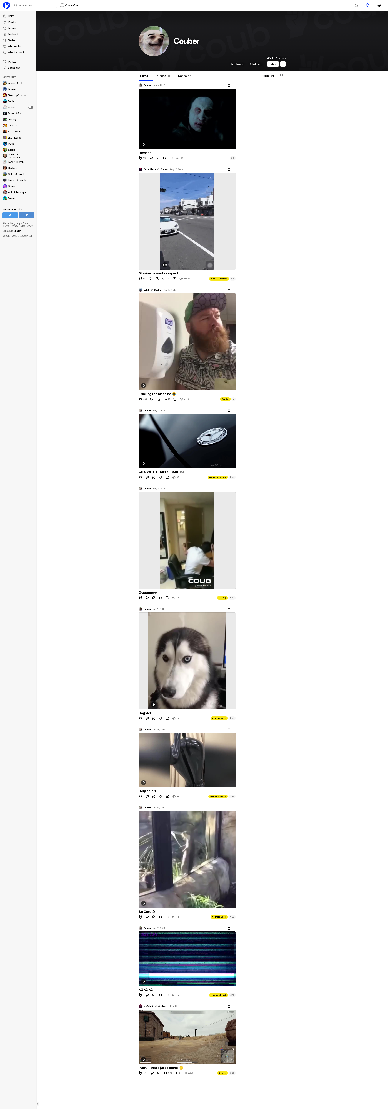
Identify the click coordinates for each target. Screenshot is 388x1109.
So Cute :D (147, 912)
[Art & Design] (18, 132)
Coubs (163, 76)
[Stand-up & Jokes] (18, 95)
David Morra (150, 169)
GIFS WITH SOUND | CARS (159, 472)
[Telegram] (26, 215)
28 (232, 718)
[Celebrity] (18, 168)
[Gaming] (18, 119)
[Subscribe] (30, 107)
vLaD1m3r (149, 1006)
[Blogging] (18, 89)
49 (232, 597)
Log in (379, 5)
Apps (19, 223)
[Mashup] (18, 101)
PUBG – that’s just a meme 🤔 (161, 1068)
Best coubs (14, 34)
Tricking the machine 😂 (157, 394)
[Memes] (18, 198)
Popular (12, 22)
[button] (282, 76)
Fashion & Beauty (218, 796)
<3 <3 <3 (146, 990)
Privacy (14, 226)
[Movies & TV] (18, 113)
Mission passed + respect (158, 273)
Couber (147, 85)
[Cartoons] (18, 125)
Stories (11, 40)
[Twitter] (10, 215)
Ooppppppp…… (150, 592)
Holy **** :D (148, 791)
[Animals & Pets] (18, 83)
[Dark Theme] (356, 5)
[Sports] (18, 150)
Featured (12, 28)
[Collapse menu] (38, 1104)
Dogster (145, 713)
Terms (6, 226)
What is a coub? (16, 52)
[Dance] (18, 186)
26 (232, 477)
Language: (12, 231)
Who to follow (15, 46)
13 (232, 995)
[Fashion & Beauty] (18, 180)
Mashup (222, 598)
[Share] (229, 85)
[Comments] (158, 158)
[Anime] (18, 107)
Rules (22, 226)
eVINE (146, 290)
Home (11, 15)
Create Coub (72, 5)
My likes (12, 61)
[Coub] (6, 5)
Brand (26, 223)
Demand (145, 153)
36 (232, 1073)
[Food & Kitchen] (18, 162)
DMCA (30, 226)
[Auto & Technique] (18, 192)
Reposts (185, 76)
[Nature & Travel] (18, 174)
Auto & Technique (219, 279)
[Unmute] (143, 144)
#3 (182, 472)
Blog (12, 223)
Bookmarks (14, 67)
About (6, 223)
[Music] (18, 144)
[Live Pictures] (18, 138)
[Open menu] (283, 64)
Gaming (225, 399)
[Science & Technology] (18, 156)
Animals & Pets (219, 718)
